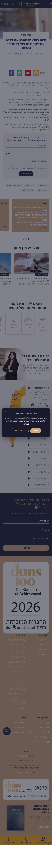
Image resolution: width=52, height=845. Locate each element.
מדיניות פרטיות (20, 430)
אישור (35, 430)
